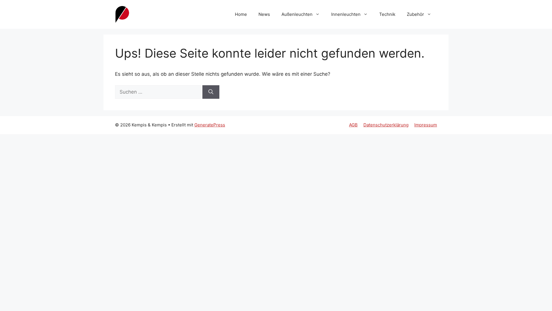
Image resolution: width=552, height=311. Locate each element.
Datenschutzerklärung (386, 125)
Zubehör (415, 14)
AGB (353, 125)
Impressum (425, 125)
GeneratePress (209, 125)
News (264, 14)
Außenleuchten (297, 14)
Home (241, 14)
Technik (387, 14)
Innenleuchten (346, 14)
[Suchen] (210, 92)
